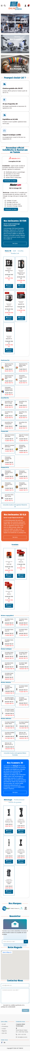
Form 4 (9, 594)
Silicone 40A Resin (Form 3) (9, 743)
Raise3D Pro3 (9, 306)
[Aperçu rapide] (11, 267)
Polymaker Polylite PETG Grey (22, 484)
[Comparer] (11, 264)
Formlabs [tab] (15, 545)
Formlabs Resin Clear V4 (23, 630)
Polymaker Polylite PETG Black (22, 472)
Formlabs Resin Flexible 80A (9, 674)
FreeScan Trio (9, 822)
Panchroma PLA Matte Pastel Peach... (23, 365)
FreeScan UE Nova (8, 852)
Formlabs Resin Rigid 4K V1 (9, 663)
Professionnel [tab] (19, 800)
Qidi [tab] (14, 251)
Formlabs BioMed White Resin (9, 733)
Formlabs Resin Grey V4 (9, 630)
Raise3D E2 (21, 304)
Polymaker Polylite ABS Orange (8, 458)
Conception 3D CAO (14, 161)
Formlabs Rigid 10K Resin (23, 663)
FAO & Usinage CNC (15, 188)
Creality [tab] (20, 251)
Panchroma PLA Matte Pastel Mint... (9, 377)
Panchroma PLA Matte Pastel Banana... (9, 365)
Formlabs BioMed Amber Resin (9, 722)
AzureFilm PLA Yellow (23, 412)
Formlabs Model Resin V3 (23, 686)
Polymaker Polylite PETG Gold (8, 484)
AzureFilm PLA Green (9, 412)
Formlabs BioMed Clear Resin (23, 722)
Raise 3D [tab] (8, 251)
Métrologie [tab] (8, 800)
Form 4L (21, 562)
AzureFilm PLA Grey (23, 423)
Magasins (4, 1031)
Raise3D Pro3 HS (9, 271)
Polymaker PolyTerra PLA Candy (23, 377)
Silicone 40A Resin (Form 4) (23, 733)
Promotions (5, 1026)
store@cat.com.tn (22, 1037)
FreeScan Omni (9, 882)
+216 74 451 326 (22, 1034)
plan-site (4, 1033)
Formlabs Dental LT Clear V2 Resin (9, 710)
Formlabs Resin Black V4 (9, 619)
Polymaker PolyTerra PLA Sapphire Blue (9, 389)
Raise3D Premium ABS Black (9, 446)
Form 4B (9, 564)
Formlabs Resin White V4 (23, 619)
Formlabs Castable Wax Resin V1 (8, 687)
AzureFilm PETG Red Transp (9, 495)
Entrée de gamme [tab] (15, 802)
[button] (3, 908)
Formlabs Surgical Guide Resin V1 (23, 699)
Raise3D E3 (9, 338)
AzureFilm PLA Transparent (9, 423)
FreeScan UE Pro (21, 822)
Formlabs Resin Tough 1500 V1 (23, 653)
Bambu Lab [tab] (15, 253)
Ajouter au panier (9, 286)
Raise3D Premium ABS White (9, 435)
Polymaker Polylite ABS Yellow (22, 447)
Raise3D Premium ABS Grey (23, 435)
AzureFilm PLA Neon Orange (9, 402)
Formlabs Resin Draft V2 (9, 640)
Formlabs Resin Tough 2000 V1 (9, 653)
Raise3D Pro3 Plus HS (21, 273)
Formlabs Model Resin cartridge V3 (10, 698)
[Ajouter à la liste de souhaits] (11, 261)
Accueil (4, 1024)
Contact (4, 1028)
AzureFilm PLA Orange (23, 402)
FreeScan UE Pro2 (21, 852)
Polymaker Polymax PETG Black (9, 472)
